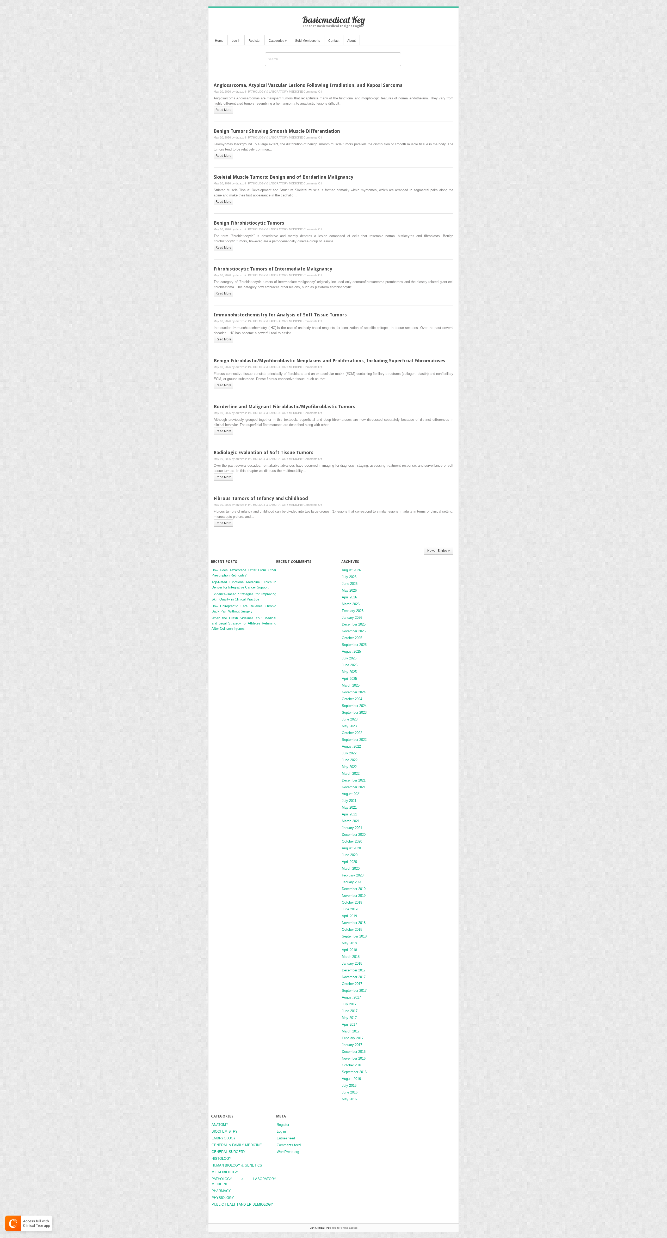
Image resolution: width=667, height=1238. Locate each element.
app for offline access (333, 1227)
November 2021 (354, 787)
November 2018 (354, 923)
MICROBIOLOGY (225, 1172)
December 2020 (354, 835)
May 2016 (349, 1099)
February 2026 (352, 611)
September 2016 (354, 1072)
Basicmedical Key (333, 19)
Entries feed (286, 1138)
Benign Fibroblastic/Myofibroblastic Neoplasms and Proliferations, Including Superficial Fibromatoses (329, 360)
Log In (236, 41)
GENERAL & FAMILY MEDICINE (237, 1145)
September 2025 (354, 645)
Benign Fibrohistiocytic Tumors (249, 223)
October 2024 (352, 699)
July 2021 (349, 801)
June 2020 (349, 855)
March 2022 (351, 774)
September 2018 (354, 936)
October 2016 (352, 1065)
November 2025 (354, 631)
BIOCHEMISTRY (225, 1131)
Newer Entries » (438, 550)
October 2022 (352, 733)
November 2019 (354, 896)
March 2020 (351, 868)
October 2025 (352, 638)
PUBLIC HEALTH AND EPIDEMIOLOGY (242, 1204)
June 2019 (349, 909)
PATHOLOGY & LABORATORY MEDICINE (275, 91)
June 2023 (349, 719)
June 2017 (349, 1011)
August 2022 (351, 746)
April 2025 (349, 679)
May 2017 (349, 1018)
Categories (278, 41)
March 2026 (351, 604)
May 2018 (349, 943)
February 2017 (352, 1038)
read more (223, 110)
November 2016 (354, 1058)
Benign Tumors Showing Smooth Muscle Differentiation (277, 131)
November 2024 (354, 692)
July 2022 (349, 753)
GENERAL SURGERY (228, 1152)
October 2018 (352, 929)
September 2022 (354, 740)
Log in (281, 1131)
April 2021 (349, 814)
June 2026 (349, 584)
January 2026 (352, 618)
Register (255, 41)
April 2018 (349, 950)
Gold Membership (307, 41)
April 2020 (349, 862)
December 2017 (354, 970)
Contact (333, 41)
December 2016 (354, 1052)
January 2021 (352, 828)
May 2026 (349, 590)
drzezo (240, 91)
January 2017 (352, 1045)
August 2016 (351, 1079)
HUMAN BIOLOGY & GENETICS (237, 1165)
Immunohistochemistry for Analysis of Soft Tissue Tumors (280, 314)
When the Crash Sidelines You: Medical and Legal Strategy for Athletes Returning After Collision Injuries (244, 623)
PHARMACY (221, 1191)
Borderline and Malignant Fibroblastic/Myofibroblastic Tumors (284, 406)
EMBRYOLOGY (224, 1138)
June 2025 (349, 665)
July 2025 (349, 658)
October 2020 (352, 841)
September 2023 (354, 712)
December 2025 (354, 624)
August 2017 (351, 997)
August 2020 (351, 848)
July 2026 (349, 577)
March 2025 (351, 685)
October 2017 (352, 984)
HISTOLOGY (221, 1159)
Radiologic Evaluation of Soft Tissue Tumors (263, 452)
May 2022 (349, 767)
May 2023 (349, 726)
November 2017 (354, 977)
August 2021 (351, 794)
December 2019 (354, 889)
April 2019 (349, 916)
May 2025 (349, 672)
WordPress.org (288, 1152)
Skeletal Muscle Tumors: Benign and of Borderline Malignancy (283, 177)
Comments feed (289, 1145)
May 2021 (349, 807)
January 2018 (352, 963)
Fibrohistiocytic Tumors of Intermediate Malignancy (273, 269)
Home (219, 41)
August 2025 (351, 651)
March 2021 (351, 821)
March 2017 (351, 1031)
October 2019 (352, 902)
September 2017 (354, 991)
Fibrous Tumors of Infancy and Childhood (261, 498)
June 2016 (349, 1092)
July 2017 (349, 1004)
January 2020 (352, 882)
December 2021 (354, 780)
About (351, 41)
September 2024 (354, 706)
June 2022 (349, 760)
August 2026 (351, 570)
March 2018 (351, 957)
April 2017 (349, 1024)
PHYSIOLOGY (223, 1198)
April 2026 (349, 597)
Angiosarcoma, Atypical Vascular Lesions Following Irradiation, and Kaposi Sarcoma (308, 85)
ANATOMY (220, 1125)
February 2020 (352, 875)
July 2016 (349, 1085)
